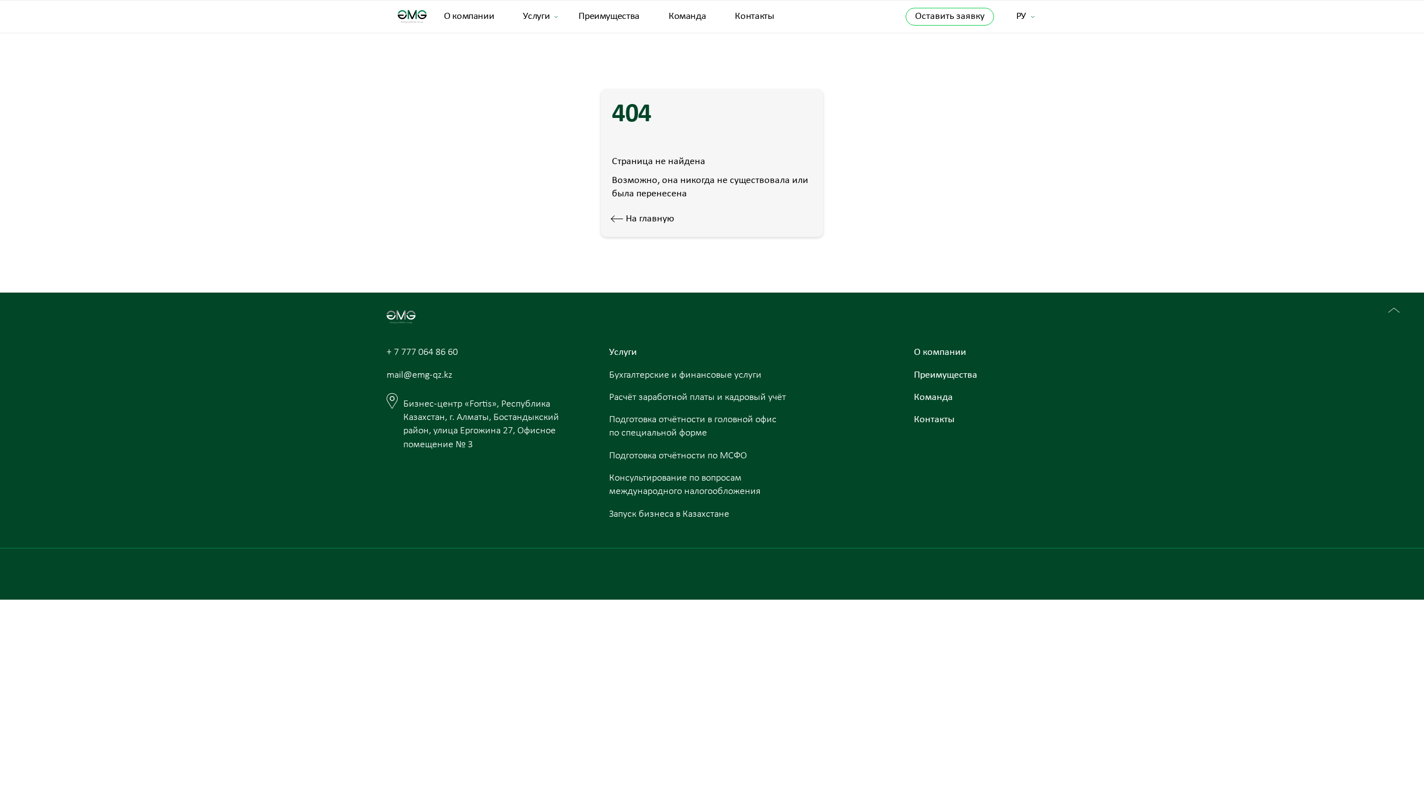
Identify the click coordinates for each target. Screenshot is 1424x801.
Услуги (536, 16)
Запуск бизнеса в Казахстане (669, 514)
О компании (469, 16)
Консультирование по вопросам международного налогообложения (684, 485)
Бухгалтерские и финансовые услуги (685, 375)
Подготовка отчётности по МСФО (678, 456)
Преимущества (609, 16)
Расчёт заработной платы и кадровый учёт (697, 397)
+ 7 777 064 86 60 (422, 352)
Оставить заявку (950, 16)
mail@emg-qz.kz (419, 375)
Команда (687, 16)
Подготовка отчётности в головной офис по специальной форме (693, 426)
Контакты (754, 16)
